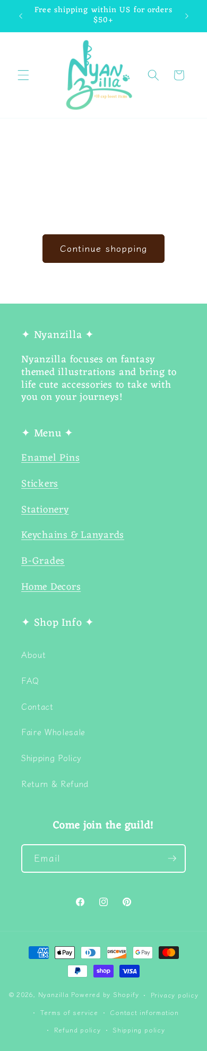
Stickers (39, 484)
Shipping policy (139, 1029)
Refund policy (77, 1029)
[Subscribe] (172, 858)
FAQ (30, 680)
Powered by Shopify (105, 994)
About (33, 654)
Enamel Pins (50, 458)
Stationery (45, 510)
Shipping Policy (51, 757)
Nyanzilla (53, 994)
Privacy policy (175, 994)
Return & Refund (55, 783)
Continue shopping (103, 248)
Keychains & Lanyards (72, 535)
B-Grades (43, 561)
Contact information (144, 1012)
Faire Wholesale (53, 731)
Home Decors (51, 587)
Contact (37, 706)
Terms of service (69, 1012)
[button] (23, 75)
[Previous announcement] (20, 16)
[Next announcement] (187, 16)
